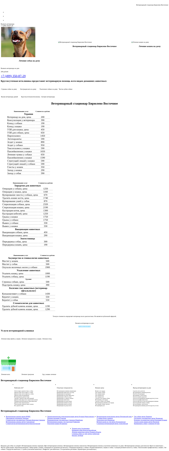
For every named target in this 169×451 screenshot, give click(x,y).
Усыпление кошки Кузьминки (57, 423)
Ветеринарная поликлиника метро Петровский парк (114, 416)
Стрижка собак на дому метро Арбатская (85, 434)
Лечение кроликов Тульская (56, 418)
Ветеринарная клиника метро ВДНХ (18, 416)
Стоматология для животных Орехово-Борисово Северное (25, 420)
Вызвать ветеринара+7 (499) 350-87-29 (7, 25)
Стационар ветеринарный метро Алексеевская (112, 423)
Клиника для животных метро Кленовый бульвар (150, 420)
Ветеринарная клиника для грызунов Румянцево (63, 422)
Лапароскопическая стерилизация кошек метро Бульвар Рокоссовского (70, 416)
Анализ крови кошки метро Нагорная (146, 422)
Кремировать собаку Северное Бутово (147, 423)
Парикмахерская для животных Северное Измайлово (65, 420)
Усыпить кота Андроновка (81, 428)
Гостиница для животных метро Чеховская (148, 418)
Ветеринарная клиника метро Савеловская (20, 422)
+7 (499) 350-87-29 (84, 326)
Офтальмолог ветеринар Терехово (17, 418)
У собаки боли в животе (105, 418)
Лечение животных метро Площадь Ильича (86, 432)
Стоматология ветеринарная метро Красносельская (23, 423)
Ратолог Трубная (77, 435)
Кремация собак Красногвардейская (84, 430)
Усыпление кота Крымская (105, 420)
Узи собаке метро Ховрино (143, 416)
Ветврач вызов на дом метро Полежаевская (111, 422)
